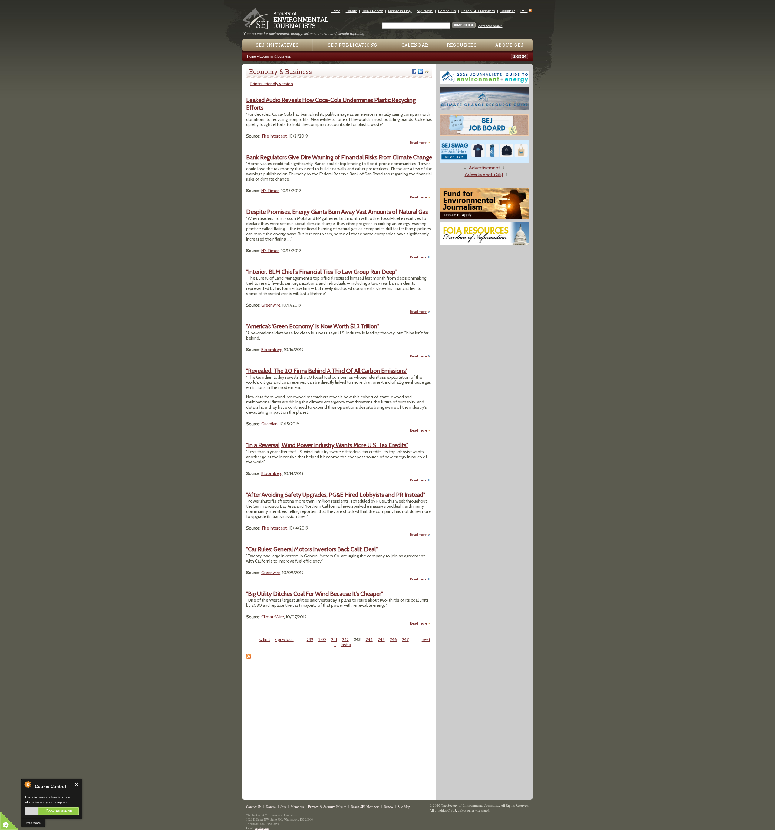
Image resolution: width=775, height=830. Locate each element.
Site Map (404, 806)
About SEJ (509, 45)
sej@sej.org (262, 828)
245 (381, 639)
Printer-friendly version (271, 83)
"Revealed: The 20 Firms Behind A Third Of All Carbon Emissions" (326, 370)
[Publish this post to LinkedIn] (420, 71)
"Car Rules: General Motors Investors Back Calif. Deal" (312, 549)
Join (283, 806)
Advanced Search (490, 25)
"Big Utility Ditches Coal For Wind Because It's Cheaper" (314, 593)
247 (405, 639)
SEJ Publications (352, 45)
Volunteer (507, 11)
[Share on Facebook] (414, 71)
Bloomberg (271, 349)
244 (369, 639)
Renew (388, 806)
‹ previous (284, 639)
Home (335, 11)
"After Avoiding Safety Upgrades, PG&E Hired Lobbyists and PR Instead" (335, 494)
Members (297, 806)
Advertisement (484, 168)
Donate (351, 11)
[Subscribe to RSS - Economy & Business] (248, 657)
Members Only (399, 11)
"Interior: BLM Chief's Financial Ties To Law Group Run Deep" (321, 271)
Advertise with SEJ (484, 174)
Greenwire (270, 305)
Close (77, 784)
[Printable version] (426, 71)
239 (310, 639)
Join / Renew (372, 11)
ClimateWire (272, 616)
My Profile (425, 11)
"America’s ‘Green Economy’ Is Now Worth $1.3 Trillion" (312, 326)
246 (393, 639)
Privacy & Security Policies (327, 806)
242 (345, 639)
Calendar (415, 45)
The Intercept (274, 136)
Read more (420, 143)
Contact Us (447, 11)
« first (264, 639)
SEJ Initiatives (277, 45)
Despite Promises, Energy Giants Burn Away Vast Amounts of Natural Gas (337, 211)
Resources (462, 45)
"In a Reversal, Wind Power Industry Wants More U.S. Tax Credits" (327, 445)
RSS (523, 11)
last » (346, 644)
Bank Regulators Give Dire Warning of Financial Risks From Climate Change (339, 157)
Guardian (269, 424)
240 (322, 639)
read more (33, 822)
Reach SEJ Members (478, 11)
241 (334, 639)
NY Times (270, 190)
